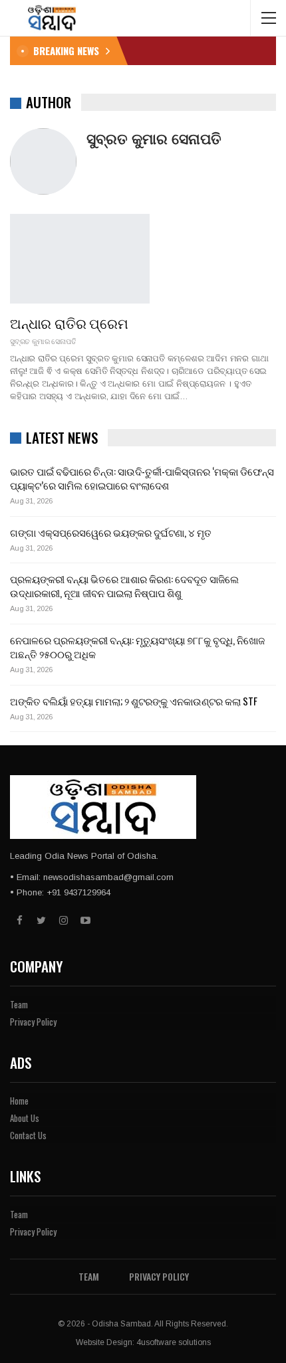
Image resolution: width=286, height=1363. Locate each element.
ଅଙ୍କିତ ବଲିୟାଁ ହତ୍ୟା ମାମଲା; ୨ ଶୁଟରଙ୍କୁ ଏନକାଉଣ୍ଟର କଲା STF (134, 700)
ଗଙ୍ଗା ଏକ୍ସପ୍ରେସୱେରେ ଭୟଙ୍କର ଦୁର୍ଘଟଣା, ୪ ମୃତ (111, 532)
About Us (24, 1118)
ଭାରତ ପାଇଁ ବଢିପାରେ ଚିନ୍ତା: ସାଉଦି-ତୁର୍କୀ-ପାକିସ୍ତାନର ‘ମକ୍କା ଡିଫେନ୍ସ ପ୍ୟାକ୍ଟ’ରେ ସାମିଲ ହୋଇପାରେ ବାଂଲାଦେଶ (142, 478)
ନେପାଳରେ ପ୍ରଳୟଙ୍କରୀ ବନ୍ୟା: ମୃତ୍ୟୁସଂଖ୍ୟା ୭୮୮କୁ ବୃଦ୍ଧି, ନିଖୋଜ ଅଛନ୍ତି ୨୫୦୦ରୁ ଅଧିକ (137, 646)
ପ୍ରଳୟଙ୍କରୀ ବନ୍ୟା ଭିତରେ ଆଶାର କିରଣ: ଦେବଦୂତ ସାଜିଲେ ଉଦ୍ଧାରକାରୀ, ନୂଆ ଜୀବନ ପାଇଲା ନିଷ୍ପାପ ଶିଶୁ (124, 585)
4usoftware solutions (173, 1342)
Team (19, 1004)
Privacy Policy (33, 1021)
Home (19, 1100)
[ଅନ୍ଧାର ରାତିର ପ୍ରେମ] (80, 258)
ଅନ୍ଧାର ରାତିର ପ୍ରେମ (69, 322)
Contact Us (28, 1135)
